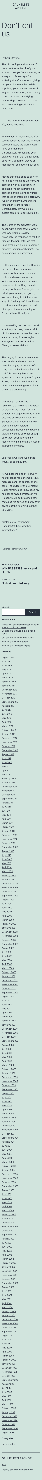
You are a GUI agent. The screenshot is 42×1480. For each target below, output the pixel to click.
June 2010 (7, 859)
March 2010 (7, 871)
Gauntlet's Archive (17, 1458)
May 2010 (6, 863)
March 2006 (8, 1065)
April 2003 (7, 1206)
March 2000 (8, 1355)
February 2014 (9, 681)
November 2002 (10, 1226)
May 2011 (6, 815)
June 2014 (7, 665)
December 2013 (9, 689)
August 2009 (8, 899)
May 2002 (7, 1251)
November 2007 (10, 984)
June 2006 (7, 1053)
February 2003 (9, 1214)
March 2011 (7, 823)
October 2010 (8, 843)
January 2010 (8, 879)
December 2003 (10, 1174)
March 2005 (8, 1113)
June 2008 (7, 956)
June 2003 (7, 1198)
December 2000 (10, 1319)
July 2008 (6, 952)
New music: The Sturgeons (15, 641)
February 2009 (9, 924)
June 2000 (7, 1343)
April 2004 (7, 1158)
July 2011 (6, 806)
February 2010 (9, 875)
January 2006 (8, 1073)
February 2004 (9, 1166)
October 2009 (9, 891)
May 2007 (7, 1008)
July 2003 (6, 1194)
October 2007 (9, 988)
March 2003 (8, 1210)
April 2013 (7, 722)
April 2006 (7, 1061)
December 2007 (10, 980)
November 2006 (10, 1033)
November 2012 (10, 742)
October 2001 (8, 1279)
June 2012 (7, 762)
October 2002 (9, 1230)
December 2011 (9, 786)
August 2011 (8, 802)
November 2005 (10, 1081)
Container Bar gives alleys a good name (18, 632)
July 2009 (6, 903)
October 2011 (8, 794)
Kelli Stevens (12, 58)
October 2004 (9, 1134)
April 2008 (7, 964)
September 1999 (10, 1380)
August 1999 (8, 1384)
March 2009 (8, 920)
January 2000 (8, 1364)
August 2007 (8, 996)
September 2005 (10, 1089)
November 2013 (10, 693)
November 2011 (9, 790)
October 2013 (8, 697)
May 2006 (7, 1057)
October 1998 (8, 1424)
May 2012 (6, 766)
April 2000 (7, 1351)
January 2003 (8, 1218)
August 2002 (8, 1238)
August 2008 (8, 948)
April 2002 (7, 1255)
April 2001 (7, 1303)
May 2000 (7, 1347)
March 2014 (8, 677)
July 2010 (6, 855)
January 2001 (8, 1315)
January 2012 (8, 782)
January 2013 (8, 734)
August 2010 (8, 851)
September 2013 (10, 702)
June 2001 (7, 1295)
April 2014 (7, 673)
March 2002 (8, 1259)
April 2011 (6, 819)
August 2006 (8, 1045)
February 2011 (9, 827)
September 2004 (10, 1138)
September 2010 (10, 847)
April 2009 (7, 916)
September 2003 (10, 1186)
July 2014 (6, 661)
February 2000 (9, 1360)
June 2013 (7, 714)
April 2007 (7, 1012)
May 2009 (7, 911)
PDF (4, 1464)
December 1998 (9, 1416)
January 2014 (8, 685)
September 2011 (10, 798)
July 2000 (6, 1339)
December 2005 (10, 1077)
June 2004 (7, 1150)
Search (5, 607)
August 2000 (8, 1335)
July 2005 (6, 1097)
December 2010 (9, 835)
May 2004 (7, 1154)
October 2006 (9, 1037)
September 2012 (10, 750)
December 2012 (9, 738)
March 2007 (8, 1016)
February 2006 (9, 1069)
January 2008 (8, 976)
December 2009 (10, 883)
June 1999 (7, 1392)
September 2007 (10, 992)
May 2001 (6, 1299)
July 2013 (6, 710)
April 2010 (7, 867)
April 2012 (7, 770)
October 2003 (9, 1182)
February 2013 (9, 730)
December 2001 (9, 1271)
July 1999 (6, 1388)
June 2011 (7, 811)
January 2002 (8, 1267)
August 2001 (8, 1287)
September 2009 (10, 895)
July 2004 (7, 1146)
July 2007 (6, 1000)
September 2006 (10, 1041)
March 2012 (7, 774)
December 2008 (10, 932)
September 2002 (10, 1234)
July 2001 (6, 1291)
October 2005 (9, 1085)
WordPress (27, 1469)
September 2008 (10, 944)
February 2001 (9, 1311)
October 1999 (8, 1376)
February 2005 (9, 1117)
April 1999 (7, 1400)
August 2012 (8, 754)
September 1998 (10, 1428)
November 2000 (10, 1323)
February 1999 (9, 1408)
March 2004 (8, 1162)
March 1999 (7, 1404)
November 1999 (10, 1372)
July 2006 (6, 1049)
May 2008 (7, 960)
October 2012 (8, 746)
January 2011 (8, 831)
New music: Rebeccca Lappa (16, 645)
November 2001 (10, 1275)
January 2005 (8, 1121)
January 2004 (9, 1170)
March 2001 (7, 1307)
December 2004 (10, 1125)
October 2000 (9, 1327)
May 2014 (6, 669)
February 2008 (9, 972)
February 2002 (9, 1263)
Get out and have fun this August (18, 637)
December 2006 (10, 1029)
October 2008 (9, 940)
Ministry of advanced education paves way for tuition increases (20, 626)
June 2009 (7, 907)
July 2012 (6, 758)
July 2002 (6, 1242)
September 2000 (10, 1331)
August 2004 (8, 1142)
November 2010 (10, 839)
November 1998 (10, 1420)
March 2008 (8, 968)
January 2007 (8, 1025)
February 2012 (9, 778)
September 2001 (10, 1283)
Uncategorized (9, 1444)
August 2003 (8, 1190)
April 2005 (7, 1109)
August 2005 (8, 1093)
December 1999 (9, 1368)
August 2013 (8, 706)
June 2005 (7, 1101)
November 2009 (10, 887)
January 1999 (8, 1412)
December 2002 (10, 1222)
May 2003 (7, 1202)
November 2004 (10, 1129)
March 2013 (7, 726)
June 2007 (7, 1004)
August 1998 (8, 1432)
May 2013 (6, 718)
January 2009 (8, 928)
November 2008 (10, 936)
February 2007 (9, 1020)
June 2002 (7, 1247)
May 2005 (7, 1105)
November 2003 (10, 1178)
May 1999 (6, 1396)
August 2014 (8, 657)
